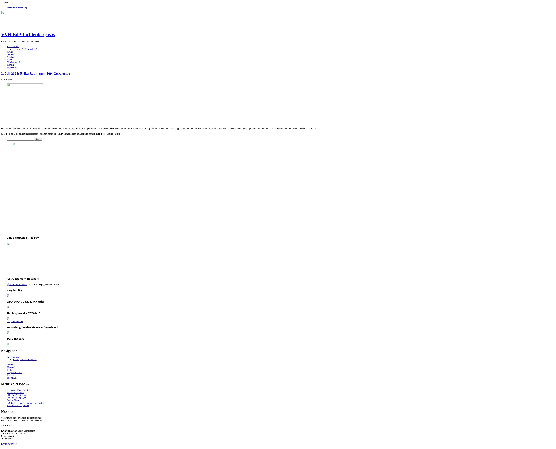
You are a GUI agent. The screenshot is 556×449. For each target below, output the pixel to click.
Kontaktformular (8, 444)
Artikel (10, 52)
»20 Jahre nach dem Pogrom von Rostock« (26, 403)
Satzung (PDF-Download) (25, 49)
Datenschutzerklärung (17, 7)
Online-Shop (13, 400)
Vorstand (11, 57)
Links (9, 59)
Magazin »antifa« (15, 321)
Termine (10, 54)
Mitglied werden (14, 62)
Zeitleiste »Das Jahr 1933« (19, 390)
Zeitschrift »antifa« (15, 392)
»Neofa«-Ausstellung (16, 395)
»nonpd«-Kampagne (16, 397)
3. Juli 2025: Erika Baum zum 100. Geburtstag (35, 73)
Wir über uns (13, 46)
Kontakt (10, 65)
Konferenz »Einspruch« (18, 405)
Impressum (12, 67)
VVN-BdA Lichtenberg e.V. (28, 34)
